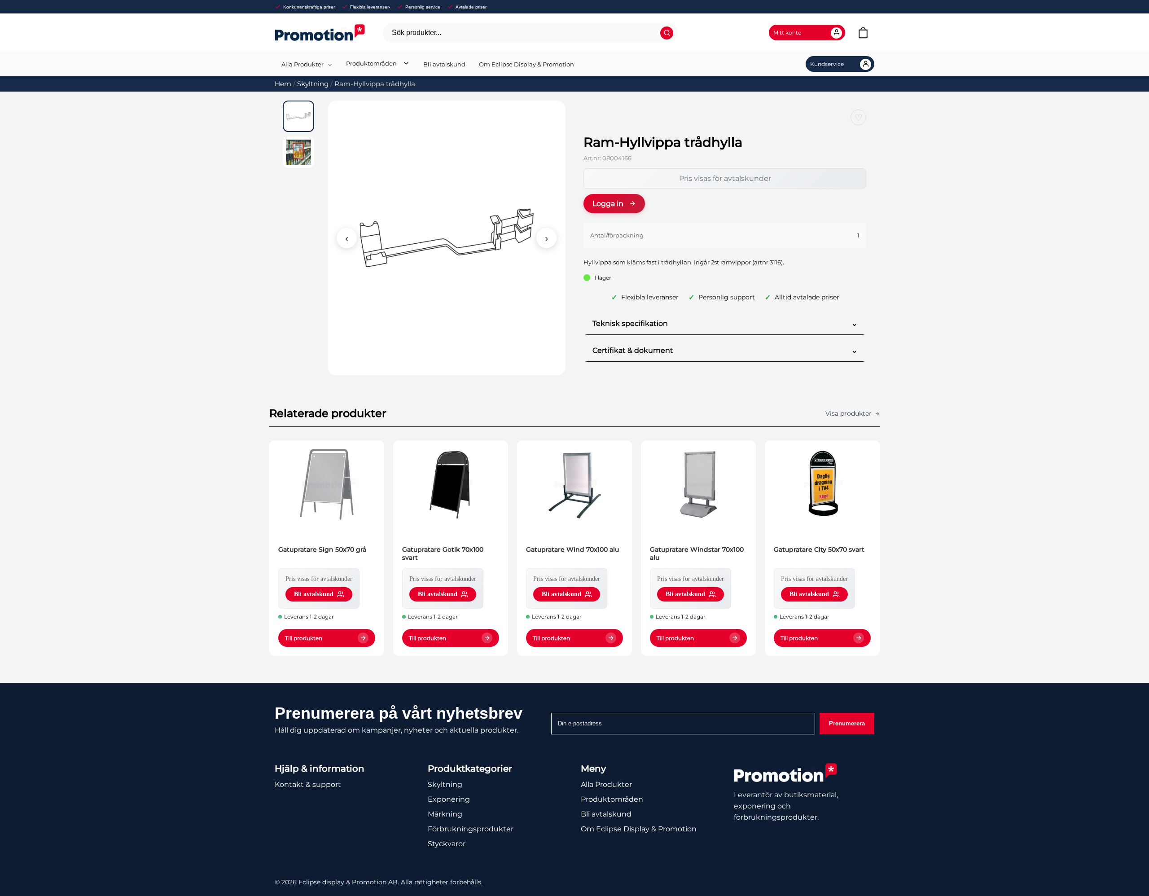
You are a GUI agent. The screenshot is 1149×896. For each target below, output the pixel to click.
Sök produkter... (416, 32)
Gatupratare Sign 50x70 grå (322, 549)
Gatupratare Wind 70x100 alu (572, 549)
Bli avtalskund (444, 64)
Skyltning (313, 84)
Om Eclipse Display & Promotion (526, 64)
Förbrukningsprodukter (470, 829)
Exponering (449, 799)
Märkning (445, 814)
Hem (283, 84)
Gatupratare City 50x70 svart (819, 549)
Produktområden (371, 63)
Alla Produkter (302, 64)
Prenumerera (847, 723)
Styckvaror (446, 843)
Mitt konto (787, 32)
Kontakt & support (308, 784)
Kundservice (827, 64)
